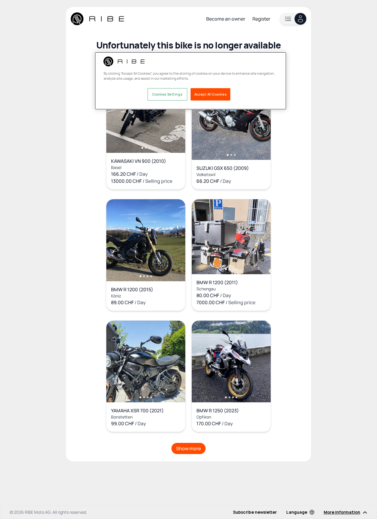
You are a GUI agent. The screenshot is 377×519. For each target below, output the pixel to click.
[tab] (142, 148)
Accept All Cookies (210, 94)
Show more (188, 448)
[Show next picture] (174, 115)
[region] (190, 81)
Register (261, 19)
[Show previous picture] (117, 115)
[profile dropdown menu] (293, 19)
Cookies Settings (167, 94)
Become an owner (225, 19)
